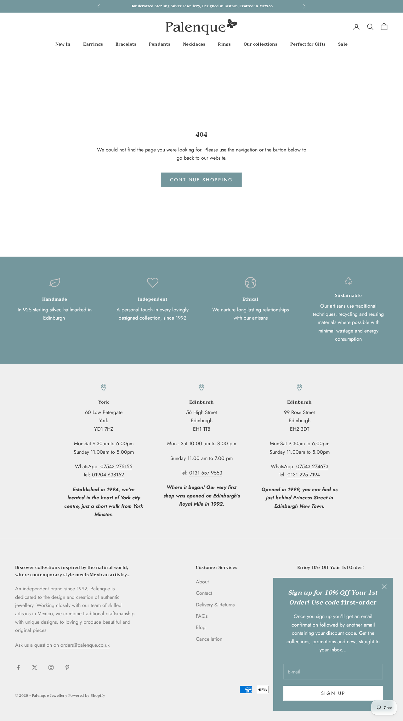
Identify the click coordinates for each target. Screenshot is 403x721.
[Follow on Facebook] (18, 667)
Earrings (93, 44)
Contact (204, 593)
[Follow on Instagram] (51, 667)
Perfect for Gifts (308, 44)
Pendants (159, 44)
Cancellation (209, 639)
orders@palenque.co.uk (85, 645)
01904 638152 (108, 474)
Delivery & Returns (215, 604)
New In (63, 44)
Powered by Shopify (86, 696)
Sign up (333, 693)
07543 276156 (116, 466)
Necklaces (194, 44)
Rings (224, 44)
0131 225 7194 (303, 474)
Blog (201, 627)
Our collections (261, 44)
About (202, 581)
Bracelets (126, 44)
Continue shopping (201, 179)
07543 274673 (312, 466)
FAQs (201, 616)
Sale (343, 44)
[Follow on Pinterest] (67, 667)
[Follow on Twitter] (34, 667)
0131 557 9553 (205, 472)
